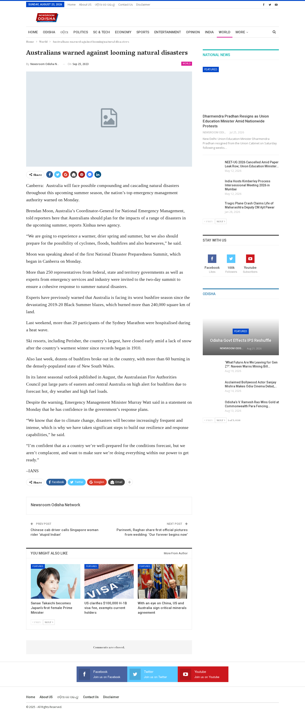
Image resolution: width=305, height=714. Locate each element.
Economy (123, 32)
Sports (142, 32)
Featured (37, 566)
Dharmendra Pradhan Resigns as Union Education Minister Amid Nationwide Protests (236, 121)
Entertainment (167, 32)
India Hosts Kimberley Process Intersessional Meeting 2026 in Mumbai (247, 185)
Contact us (125, 4)
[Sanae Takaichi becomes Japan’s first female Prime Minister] (55, 581)
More (240, 32)
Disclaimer (143, 4)
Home (72, 4)
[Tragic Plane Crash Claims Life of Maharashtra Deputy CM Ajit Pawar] (212, 208)
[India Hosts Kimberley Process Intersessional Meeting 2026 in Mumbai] (212, 186)
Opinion (193, 32)
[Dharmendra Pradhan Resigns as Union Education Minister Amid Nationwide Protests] (241, 89)
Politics (80, 32)
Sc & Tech (101, 32)
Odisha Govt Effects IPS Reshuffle (240, 340)
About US (85, 4)
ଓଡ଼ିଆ (64, 32)
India (209, 32)
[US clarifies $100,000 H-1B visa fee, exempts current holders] (109, 581)
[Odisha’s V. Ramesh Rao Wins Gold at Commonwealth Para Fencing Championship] (212, 407)
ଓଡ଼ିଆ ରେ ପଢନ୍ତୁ (105, 4)
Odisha (49, 32)
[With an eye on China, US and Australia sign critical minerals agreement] (162, 581)
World (224, 32)
